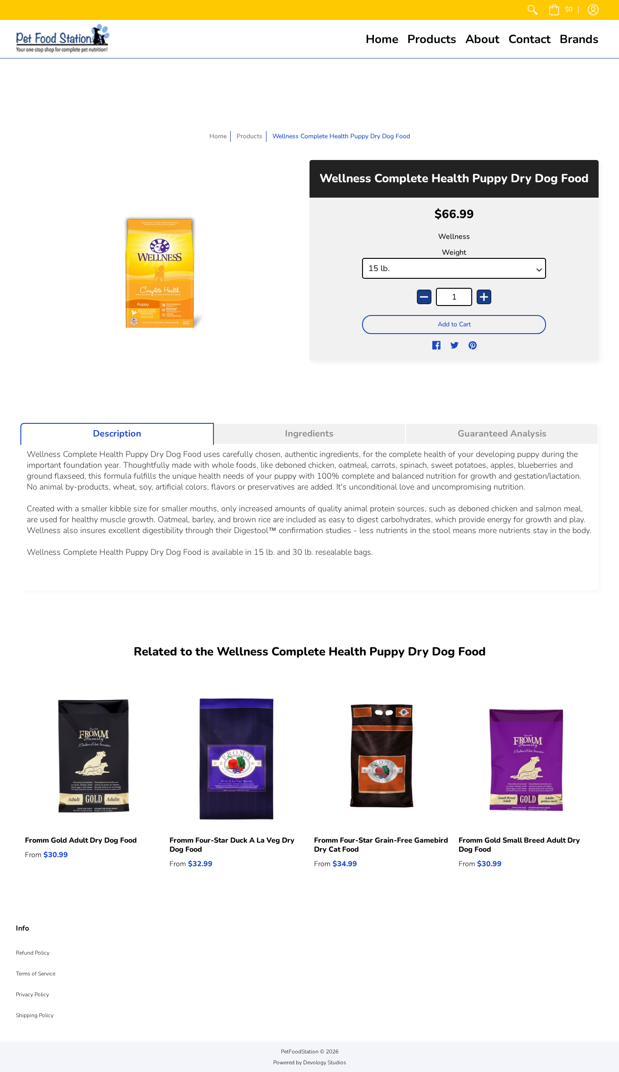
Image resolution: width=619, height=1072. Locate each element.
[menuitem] (532, 10)
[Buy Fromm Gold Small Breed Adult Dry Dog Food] (526, 759)
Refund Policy (32, 952)
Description (117, 433)
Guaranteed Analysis (502, 433)
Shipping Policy (34, 1015)
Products (249, 136)
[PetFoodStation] (63, 39)
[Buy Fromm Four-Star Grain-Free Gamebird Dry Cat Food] (381, 759)
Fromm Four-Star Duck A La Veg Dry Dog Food (232, 844)
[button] (560, 10)
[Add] (484, 297)
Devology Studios (324, 1062)
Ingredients (309, 433)
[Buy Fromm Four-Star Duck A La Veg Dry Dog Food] (237, 759)
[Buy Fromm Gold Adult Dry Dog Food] (92, 759)
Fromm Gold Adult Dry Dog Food (81, 840)
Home (218, 136)
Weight (454, 252)
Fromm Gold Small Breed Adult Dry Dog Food (519, 844)
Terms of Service (35, 973)
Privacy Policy (32, 994)
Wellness (454, 237)
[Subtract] (424, 297)
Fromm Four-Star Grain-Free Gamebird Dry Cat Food (381, 844)
